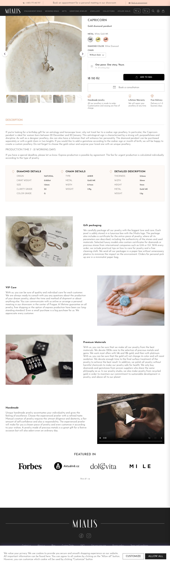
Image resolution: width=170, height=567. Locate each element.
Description (14, 120)
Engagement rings (33, 11)
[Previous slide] (5, 54)
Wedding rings (52, 11)
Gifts (64, 11)
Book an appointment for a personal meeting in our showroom (84, 3)
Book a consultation (129, 87)
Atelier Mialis (124, 11)
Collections (109, 11)
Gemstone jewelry (78, 11)
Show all (83, 479)
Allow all (155, 556)
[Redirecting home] (13, 10)
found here (45, 556)
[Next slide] (82, 54)
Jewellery (95, 11)
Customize (133, 556)
